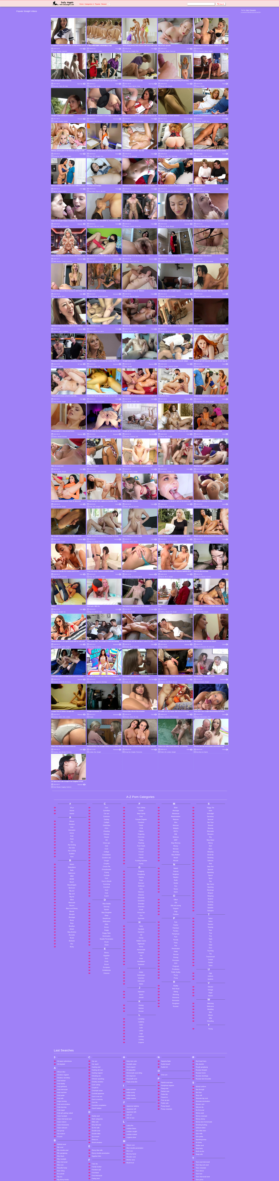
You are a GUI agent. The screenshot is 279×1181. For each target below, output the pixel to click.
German (141, 1037)
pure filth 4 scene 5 (93, 466)
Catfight (106, 977)
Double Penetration (103, 296)
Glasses (141, 1049)
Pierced (175, 1109)
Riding (176, 1146)
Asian (55, 51)
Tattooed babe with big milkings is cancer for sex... (138, 641)
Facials (166, 121)
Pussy (176, 1132)
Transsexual (210, 1111)
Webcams (210, 1161)
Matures (163, 892)
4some (72, 968)
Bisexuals (94, 296)
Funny (141, 1018)
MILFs (61, 156)
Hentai (141, 1092)
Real (129, 612)
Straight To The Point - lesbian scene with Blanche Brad (104, 816)
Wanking (210, 471)
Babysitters (72, 1022)
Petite (176, 1106)
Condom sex (106, 1012)
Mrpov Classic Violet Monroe (203, 256)
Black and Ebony (72, 1063)
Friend (198, 471)
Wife (210, 1172)
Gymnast (141, 1073)
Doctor (106, 1082)
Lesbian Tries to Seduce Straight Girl (62, 711)
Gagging (63, 787)
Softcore (210, 1015)
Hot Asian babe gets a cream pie (133, 80)
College (95, 366)
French (141, 1009)
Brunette (56, 86)
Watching (210, 1158)
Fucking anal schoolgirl (94, 185)
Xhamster (81, 118)
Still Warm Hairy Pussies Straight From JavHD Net (67, 326)
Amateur (163, 51)
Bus (72, 1098)
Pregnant (176, 1121)
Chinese (106, 989)
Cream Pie (69, 261)
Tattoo (210, 1076)
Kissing (141, 1160)
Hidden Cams (141, 1095)
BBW (55, 261)
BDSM (162, 401)
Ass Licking (128, 576)
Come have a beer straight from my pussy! (136, 913)
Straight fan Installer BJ (94, 711)
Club (106, 1000)
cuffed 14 (90, 878)
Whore (210, 1170)
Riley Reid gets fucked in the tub (61, 80)
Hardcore (207, 191)
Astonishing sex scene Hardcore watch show (208, 431)
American (127, 787)
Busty (72, 1101)
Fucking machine (141, 1015)
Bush (131, 261)
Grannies (141, 1061)
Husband (141, 1119)
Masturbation (203, 717)
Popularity (253, 10)
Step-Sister (210, 994)
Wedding (210, 1164)
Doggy (106, 1085)
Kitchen (141, 1163)
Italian (141, 1138)
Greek (141, 1064)
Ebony (203, 541)
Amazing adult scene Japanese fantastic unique (173, 361)
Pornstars (201, 682)
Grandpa (141, 1058)
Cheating (106, 986)
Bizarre (71, 1060)
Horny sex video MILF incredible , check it (171, 869)
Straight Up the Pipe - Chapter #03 (133, 781)
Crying (106, 1027)
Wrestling (210, 1175)
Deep (106, 1070)
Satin (210, 965)
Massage (65, 875)
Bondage (171, 401)
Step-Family (141, 968)
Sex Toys (210, 977)
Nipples (175, 1032)
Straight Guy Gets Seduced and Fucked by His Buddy (174, 641)
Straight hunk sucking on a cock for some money (66, 922)
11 (252, 12)
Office (176, 1054)
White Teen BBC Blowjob (130, 501)
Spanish (210, 1024)
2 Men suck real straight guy (131, 851)
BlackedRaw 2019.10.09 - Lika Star (133, 150)
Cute (106, 1047)
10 (250, 12)
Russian (201, 51)
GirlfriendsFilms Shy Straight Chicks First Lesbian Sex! (104, 746)
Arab (202, 331)
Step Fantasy (67, 156)
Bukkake (72, 1095)
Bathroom (71, 1028)
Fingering (132, 436)
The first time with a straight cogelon (169, 291)
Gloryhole (141, 1052)
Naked (176, 1023)
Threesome (139, 752)
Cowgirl (64, 261)
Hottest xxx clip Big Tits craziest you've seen (65, 571)
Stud (210, 883)
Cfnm (106, 983)
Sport (210, 1033)
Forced (141, 1006)
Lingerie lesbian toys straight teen (204, 887)
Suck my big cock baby (201, 571)
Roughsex (175, 1158)
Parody (175, 1094)
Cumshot (60, 191)
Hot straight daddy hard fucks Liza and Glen (136, 676)
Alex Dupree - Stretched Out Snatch (205, 641)
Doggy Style (101, 261)
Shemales (210, 986)
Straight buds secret (129, 361)
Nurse (176, 1043)
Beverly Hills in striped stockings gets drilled (136, 896)
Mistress (176, 991)
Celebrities (106, 980)
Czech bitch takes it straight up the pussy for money (67, 676)
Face (138, 866)
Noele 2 (53, 606)
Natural (175, 1026)
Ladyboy (141, 1176)
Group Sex (128, 51)
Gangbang (141, 1029)
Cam (134, 261)
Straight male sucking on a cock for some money (173, 922)
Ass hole (72, 1002)
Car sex (106, 968)
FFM (141, 983)
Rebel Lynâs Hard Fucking (166, 905)
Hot (132, 682)
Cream (138, 86)
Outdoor (176, 1069)
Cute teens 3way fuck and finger (97, 781)
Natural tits (99, 857)
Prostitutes (175, 1124)
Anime (72, 987)
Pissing (175, 1112)
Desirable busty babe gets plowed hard (63, 896)
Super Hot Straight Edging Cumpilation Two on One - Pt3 (68, 221)
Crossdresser (106, 1024)
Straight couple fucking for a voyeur (62, 115)
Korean (141, 1166)
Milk (175, 989)
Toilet (210, 1099)
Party (176, 1097)
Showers (210, 989)
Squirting (168, 892)
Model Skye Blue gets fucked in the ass (63, 746)
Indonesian (141, 1129)
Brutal (67, 937)
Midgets (176, 983)
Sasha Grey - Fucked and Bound (168, 851)
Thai (210, 1087)
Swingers (210, 1065)
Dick (126, 612)
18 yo (90, 261)
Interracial (134, 156)
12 (254, 12)
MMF (176, 994)
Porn (159, 606)
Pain (175, 1076)
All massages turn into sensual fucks (62, 431)
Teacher (210, 1079)
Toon (210, 1102)
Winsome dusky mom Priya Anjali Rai (134, 326)
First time (141, 991)
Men (126, 366)
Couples (56, 121)
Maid (94, 86)
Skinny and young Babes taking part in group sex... (209, 396)
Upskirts (210, 1133)
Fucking (61, 121)
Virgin (210, 1147)
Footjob (141, 1003)
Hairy (66, 86)
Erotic (106, 1116)
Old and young (176, 1060)
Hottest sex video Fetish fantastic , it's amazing (172, 746)
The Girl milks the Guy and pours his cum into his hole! (104, 431)
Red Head (174, 156)
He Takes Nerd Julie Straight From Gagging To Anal (67, 781)
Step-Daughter (106, 1067)
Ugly (210, 1128)
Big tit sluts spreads (164, 45)
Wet (210, 1167)
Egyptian (107, 1110)
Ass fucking (135, 576)
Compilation (66, 226)
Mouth (176, 1012)
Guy (162, 647)
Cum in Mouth (209, 261)
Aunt (71, 1011)
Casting (59, 51)
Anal (95, 121)
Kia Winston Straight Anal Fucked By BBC (207, 851)
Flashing (141, 997)
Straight (133, 51)
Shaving (210, 983)
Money (69, 682)
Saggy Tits (210, 962)
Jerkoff (141, 1152)
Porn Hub (153, 434)
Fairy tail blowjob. (199, 931)
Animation (71, 984)
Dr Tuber (82, 364)
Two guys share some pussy (60, 913)
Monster (176, 1003)
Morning (176, 1006)
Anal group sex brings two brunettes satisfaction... (209, 860)
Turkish (210, 1114)
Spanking (210, 1027)
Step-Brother (71, 1086)
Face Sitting (141, 962)
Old (176, 1057)
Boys (126, 892)
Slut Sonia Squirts (163, 887)
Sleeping (210, 1006)
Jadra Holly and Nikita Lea (202, 816)
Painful (175, 1079)
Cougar (106, 1015)
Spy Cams (210, 1039)
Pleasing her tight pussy (58, 869)
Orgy (175, 1066)
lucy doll (160, 466)
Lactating (141, 1173)
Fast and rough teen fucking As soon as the (100, 851)
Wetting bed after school (58, 878)
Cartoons (106, 971)
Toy (173, 471)
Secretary (210, 971)
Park (175, 1091)
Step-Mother (175, 1009)
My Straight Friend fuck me (59, 887)
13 (255, 12)
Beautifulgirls (71, 1039)
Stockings (141, 121)
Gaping (141, 1032)
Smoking (210, 1012)
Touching (210, 1105)
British (72, 1083)
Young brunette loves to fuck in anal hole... (64, 396)
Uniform (210, 1131)
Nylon (176, 1046)
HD (63, 86)
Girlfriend (141, 1040)
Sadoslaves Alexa (163, 396)
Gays (141, 1035)
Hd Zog (224, 224)
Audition (72, 1008)
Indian (141, 1126)
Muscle (175, 1015)
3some (91, 787)
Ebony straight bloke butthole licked (62, 905)
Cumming (106, 1039)
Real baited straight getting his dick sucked (136, 606)
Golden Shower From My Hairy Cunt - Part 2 (136, 256)
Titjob (210, 1093)
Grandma (141, 1055)
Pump (176, 1129)
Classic (203, 261)
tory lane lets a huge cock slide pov (169, 931)
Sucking (68, 928)
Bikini (72, 1054)
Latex (141, 1179)
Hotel (141, 1113)
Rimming (176, 1149)
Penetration (176, 1103)
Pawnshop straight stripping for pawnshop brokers (67, 361)
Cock (96, 261)
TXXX (83, 48)
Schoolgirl (210, 968)
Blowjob (202, 191)
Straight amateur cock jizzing (203, 905)
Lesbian (100, 51)
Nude (176, 1035)
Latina (98, 471)
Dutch (107, 1099)
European (106, 1122)
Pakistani (176, 1082)
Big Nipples (137, 937)
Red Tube (81, 83)
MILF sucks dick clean (129, 571)
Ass (72, 996)
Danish (106, 1064)
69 (93, 261)
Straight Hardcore (199, 185)
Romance (175, 1152)
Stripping (60, 366)
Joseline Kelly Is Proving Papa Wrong (98, 913)
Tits (210, 1096)
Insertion (141, 1132)
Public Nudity (175, 1126)
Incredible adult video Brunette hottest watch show (174, 860)
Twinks (210, 1117)
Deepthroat (103, 937)
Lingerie (203, 892)
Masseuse (175, 968)
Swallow (210, 1059)
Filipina (141, 986)
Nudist (176, 1037)
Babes (130, 86)
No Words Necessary (93, 326)
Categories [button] (88, 4)
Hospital (141, 1107)
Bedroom (72, 1042)
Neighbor (176, 1029)
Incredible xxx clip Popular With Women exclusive (173, 711)
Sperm (210, 1030)
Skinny (206, 51)
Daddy (126, 682)
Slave (210, 1003)
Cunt (138, 261)
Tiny (210, 1090)
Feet (141, 971)
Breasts (59, 261)
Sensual (210, 974)
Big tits (91, 86)
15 (259, 12)
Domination (106, 1090)
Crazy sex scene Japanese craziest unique (100, 571)
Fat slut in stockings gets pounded (97, 905)
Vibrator (210, 1141)
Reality (175, 1140)
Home (81, 4)
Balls (71, 1025)
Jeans (141, 1149)
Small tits (175, 787)
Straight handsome (57, 816)
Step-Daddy (106, 1058)
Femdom (141, 977)
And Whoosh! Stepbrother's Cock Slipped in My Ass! (103, 115)
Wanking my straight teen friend (204, 466)
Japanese (64, 51)
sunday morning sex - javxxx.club (168, 781)
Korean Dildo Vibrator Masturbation (134, 711)
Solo (137, 717)
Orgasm (176, 1063)
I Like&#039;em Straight (58, 860)
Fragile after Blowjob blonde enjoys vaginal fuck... (209, 922)
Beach (72, 1036)
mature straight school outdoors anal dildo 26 (208, 869)
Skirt (210, 1000)
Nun (175, 1040)
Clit (106, 994)
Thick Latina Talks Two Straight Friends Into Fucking (103, 641)
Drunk (106, 1096)
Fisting (141, 994)
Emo (106, 1113)
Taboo (210, 1073)
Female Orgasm (141, 974)
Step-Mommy (175, 997)
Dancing (106, 1061)
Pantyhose (175, 1088)
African (71, 976)
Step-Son (210, 1021)
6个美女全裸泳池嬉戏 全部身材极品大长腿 (99, 45)
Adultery (163, 612)
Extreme (106, 1128)
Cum (131, 866)
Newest (103, 4)
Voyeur (210, 1150)
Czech (106, 1050)
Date (247, 10)
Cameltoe (106, 965)
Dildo (126, 875)
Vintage (210, 1144)
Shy (95, 752)
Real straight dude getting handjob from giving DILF (103, 896)
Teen (137, 51)
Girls (99, 366)
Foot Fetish (101, 401)
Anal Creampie (96, 436)
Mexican (176, 980)
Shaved (210, 980)
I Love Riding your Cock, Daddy (132, 536)
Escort (106, 1119)
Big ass (91, 51)
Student (210, 1053)
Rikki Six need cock (57, 466)
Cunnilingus (164, 471)
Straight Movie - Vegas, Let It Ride (204, 676)
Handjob (91, 901)
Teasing (210, 1082)
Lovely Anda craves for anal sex (133, 878)
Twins (210, 1120)
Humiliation (141, 1116)
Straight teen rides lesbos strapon (133, 869)
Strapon (210, 1047)
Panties (175, 1085)
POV (197, 51)
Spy (210, 1036)
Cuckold (106, 1030)
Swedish (210, 1062)
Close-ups (172, 51)
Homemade (141, 1104)
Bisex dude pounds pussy (131, 221)
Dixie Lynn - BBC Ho (93, 606)
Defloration (106, 1076)
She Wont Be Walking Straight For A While (207, 781)
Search (221, 4)
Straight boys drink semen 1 (131, 887)
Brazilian (72, 1080)
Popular (97, 4)
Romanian (175, 1155)
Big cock (99, 121)
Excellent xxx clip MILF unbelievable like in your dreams (175, 326)
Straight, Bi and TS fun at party (96, 291)
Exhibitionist (106, 1125)
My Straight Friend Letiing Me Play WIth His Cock (66, 536)
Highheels (141, 1098)
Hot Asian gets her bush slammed (168, 115)
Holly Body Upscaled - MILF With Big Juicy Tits (208, 291)
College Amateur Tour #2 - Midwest (133, 291)
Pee (57, 883)
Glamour (141, 1046)
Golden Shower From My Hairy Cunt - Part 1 (171, 256)
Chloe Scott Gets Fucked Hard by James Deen (172, 896)
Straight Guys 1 (127, 922)
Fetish (95, 51)
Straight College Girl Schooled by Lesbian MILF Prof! (103, 361)
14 (257, 12)
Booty (72, 1075)
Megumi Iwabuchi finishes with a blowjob (206, 896)
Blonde (167, 51)
